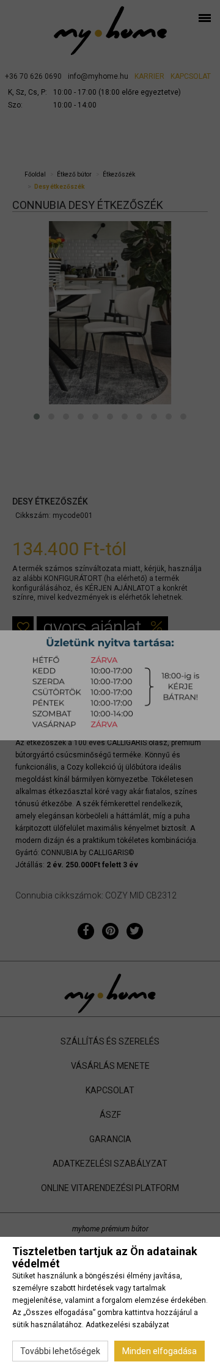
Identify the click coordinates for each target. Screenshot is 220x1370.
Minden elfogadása (159, 1351)
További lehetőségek (60, 1351)
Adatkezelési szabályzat (127, 1325)
